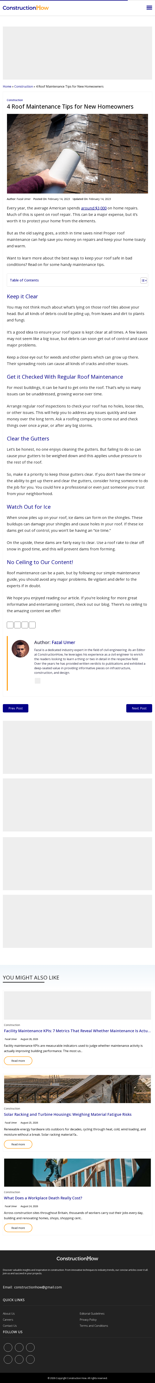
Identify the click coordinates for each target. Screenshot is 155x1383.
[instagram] (30, 1359)
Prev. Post (16, 708)
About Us (9, 1313)
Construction (23, 86)
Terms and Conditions (94, 1325)
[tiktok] (19, 1359)
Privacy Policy (88, 1319)
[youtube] (8, 1359)
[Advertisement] (77, 53)
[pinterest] (30, 1347)
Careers (8, 1319)
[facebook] (8, 1347)
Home (7, 86)
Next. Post (139, 708)
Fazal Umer (24, 199)
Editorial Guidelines (92, 1313)
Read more (14, 1059)
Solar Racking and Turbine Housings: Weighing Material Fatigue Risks (68, 1114)
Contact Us (10, 1325)
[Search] (139, 7)
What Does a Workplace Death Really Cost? (43, 1197)
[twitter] (19, 1347)
